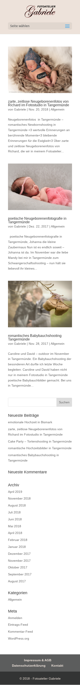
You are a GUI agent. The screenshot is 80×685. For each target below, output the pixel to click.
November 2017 (19, 560)
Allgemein (57, 109)
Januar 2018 (17, 547)
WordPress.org (18, 638)
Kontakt (57, 665)
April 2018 (15, 533)
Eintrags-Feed (18, 624)
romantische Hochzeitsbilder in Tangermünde (40, 448)
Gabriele (20, 109)
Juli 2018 (14, 512)
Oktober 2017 (17, 567)
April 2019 (15, 492)
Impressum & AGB (37, 660)
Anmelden (15, 618)
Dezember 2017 (19, 553)
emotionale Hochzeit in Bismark (30, 422)
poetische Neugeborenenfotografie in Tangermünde (37, 220)
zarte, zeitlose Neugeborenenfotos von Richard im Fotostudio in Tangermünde (38, 103)
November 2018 (19, 498)
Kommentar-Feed (20, 631)
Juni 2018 (15, 519)
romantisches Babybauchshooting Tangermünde (35, 337)
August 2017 (17, 581)
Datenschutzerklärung (29, 665)
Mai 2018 (14, 526)
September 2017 (20, 574)
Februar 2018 (17, 540)
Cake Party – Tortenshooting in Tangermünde (40, 441)
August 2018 (17, 505)
